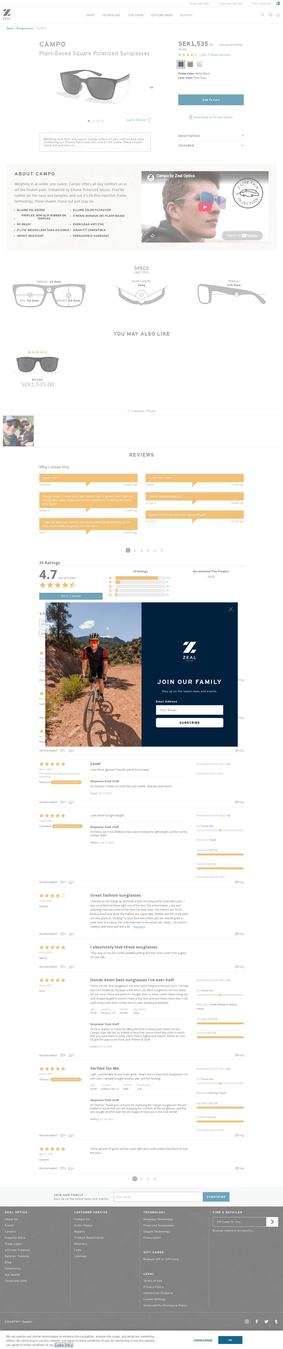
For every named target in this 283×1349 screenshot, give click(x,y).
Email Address (166, 701)
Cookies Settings (202, 1340)
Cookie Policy (63, 1345)
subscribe (189, 723)
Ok (230, 1340)
